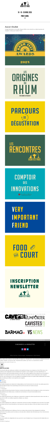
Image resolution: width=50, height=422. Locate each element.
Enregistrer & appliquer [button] (5, 421)
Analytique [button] (2, 399)
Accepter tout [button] (13, 362)
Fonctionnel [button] (2, 387)
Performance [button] (2, 393)
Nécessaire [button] (2, 379)
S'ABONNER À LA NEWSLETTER (25, 344)
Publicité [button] (2, 407)
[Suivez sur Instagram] (25, 349)
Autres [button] (1, 415)
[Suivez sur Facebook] (22, 349)
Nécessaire (4, 381)
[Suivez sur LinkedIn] (28, 349)
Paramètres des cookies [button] (5, 362)
